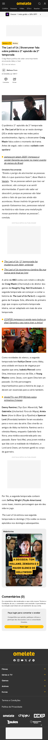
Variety (5, 181)
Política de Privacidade (12, 706)
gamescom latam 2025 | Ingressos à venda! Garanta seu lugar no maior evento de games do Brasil (25, 160)
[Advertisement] (24, 89)
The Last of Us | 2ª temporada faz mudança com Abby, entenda (21, 263)
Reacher (37, 9)
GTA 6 (29, 9)
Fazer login (24, 627)
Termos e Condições (11, 700)
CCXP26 (5, 9)
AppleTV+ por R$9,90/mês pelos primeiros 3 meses (20, 399)
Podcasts (13, 9)
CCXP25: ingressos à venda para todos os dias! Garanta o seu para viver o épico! (25, 321)
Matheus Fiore (12, 70)
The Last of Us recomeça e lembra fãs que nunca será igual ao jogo (25, 271)
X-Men (22, 9)
